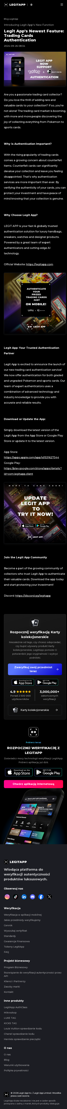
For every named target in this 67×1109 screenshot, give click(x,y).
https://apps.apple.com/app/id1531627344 (31, 457)
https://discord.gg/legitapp (33, 595)
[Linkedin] (24, 897)
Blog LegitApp (11, 19)
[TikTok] (15, 897)
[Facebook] (41, 897)
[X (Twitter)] (49, 897)
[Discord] (32, 897)
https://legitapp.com (39, 264)
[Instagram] (7, 897)
